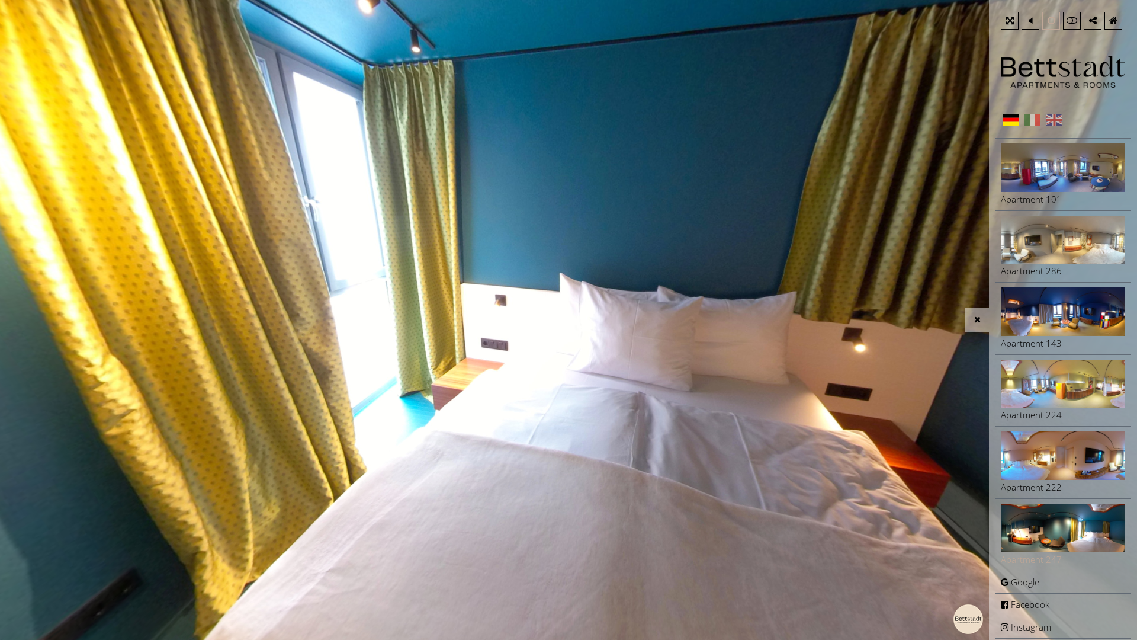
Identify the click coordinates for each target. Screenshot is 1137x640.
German (1010, 120)
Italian (1032, 120)
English (1054, 120)
